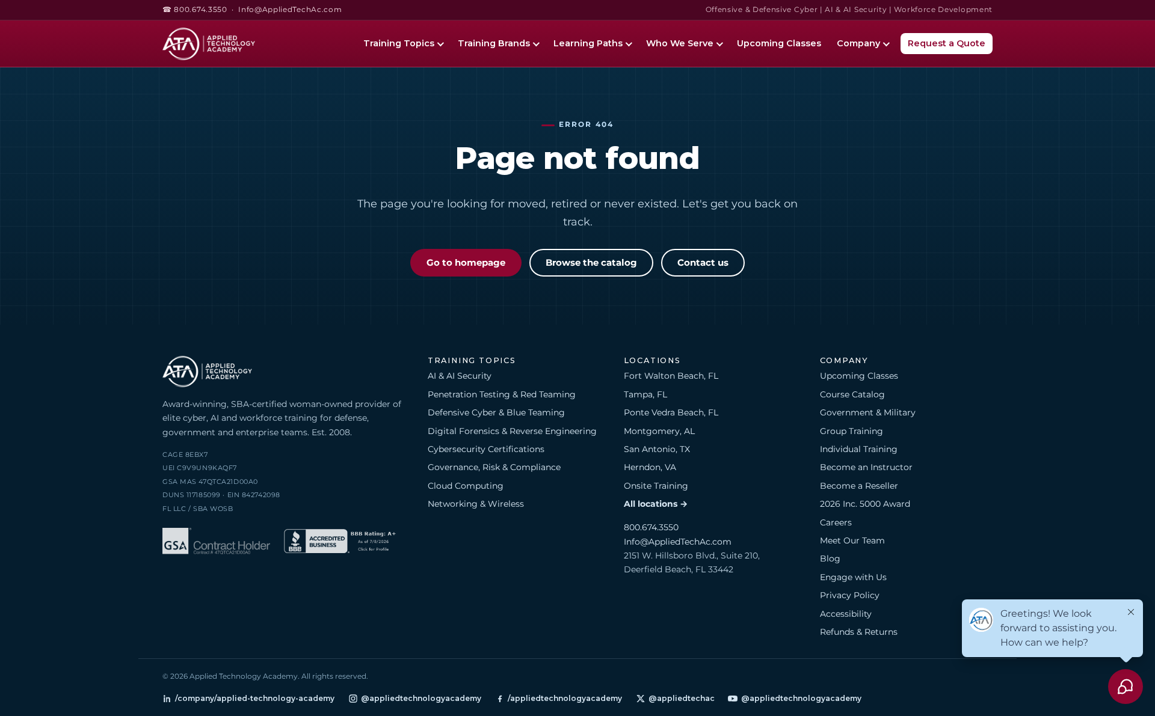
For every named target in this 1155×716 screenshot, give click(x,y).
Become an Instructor (866, 467)
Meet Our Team (852, 540)
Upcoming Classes (779, 43)
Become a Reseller (859, 485)
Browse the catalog (591, 262)
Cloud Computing (466, 485)
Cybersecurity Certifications (486, 449)
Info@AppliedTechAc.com (290, 9)
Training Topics (398, 43)
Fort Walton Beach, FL (671, 375)
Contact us (702, 262)
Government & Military (868, 412)
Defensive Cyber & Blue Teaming (496, 412)
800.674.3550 (651, 527)
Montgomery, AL (659, 431)
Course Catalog (852, 394)
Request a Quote (946, 43)
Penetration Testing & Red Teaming (502, 394)
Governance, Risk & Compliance (494, 467)
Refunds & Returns (859, 631)
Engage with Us (853, 577)
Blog (830, 558)
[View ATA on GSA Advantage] (216, 543)
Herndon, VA (650, 467)
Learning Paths (588, 43)
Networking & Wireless (476, 503)
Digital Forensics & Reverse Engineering (512, 431)
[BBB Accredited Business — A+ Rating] (340, 543)
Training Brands (494, 43)
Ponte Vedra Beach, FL (671, 412)
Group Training (851, 431)
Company (858, 43)
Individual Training (859, 449)
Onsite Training (656, 485)
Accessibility (846, 613)
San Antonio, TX (657, 449)
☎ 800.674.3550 (194, 9)
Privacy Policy (849, 595)
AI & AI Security (459, 375)
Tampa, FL (645, 394)
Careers (836, 522)
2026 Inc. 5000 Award (865, 503)
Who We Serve (679, 43)
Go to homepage (466, 262)
